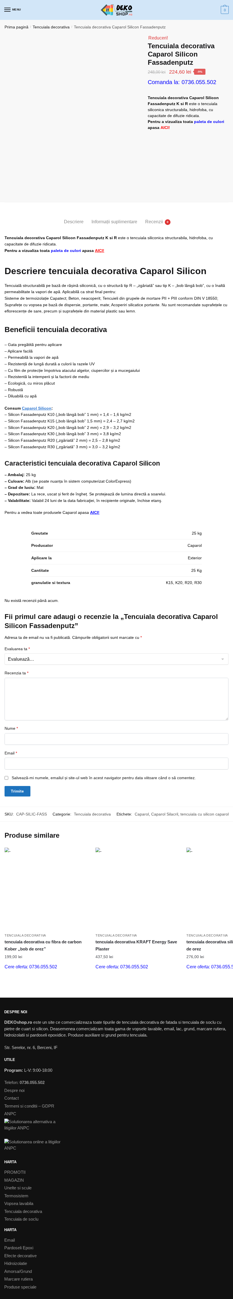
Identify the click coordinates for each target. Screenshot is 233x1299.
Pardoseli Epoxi (18, 1247)
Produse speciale (20, 1287)
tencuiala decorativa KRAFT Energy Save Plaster (136, 945)
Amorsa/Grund (18, 1271)
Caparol (142, 814)
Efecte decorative (20, 1255)
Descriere (74, 221)
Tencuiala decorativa (51, 27)
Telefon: (24, 1082)
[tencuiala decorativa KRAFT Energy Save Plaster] (136, 889)
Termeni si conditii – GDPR (29, 1106)
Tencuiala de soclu (21, 1219)
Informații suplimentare (114, 221)
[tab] (74, 217)
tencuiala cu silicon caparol (204, 814)
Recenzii (154, 221)
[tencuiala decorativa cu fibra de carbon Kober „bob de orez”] (46, 889)
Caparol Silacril (164, 814)
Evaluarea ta (17, 649)
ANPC (10, 1113)
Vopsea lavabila (18, 1203)
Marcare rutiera (18, 1279)
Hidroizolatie (15, 1263)
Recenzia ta (16, 673)
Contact (11, 1098)
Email (11, 753)
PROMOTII (15, 1172)
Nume (11, 728)
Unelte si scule (18, 1187)
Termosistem (16, 1195)
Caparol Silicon (36, 408)
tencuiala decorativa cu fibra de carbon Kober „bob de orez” (43, 945)
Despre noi (14, 1090)
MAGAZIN (14, 1180)
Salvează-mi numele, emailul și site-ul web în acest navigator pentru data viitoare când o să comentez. (104, 777)
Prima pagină (16, 27)
